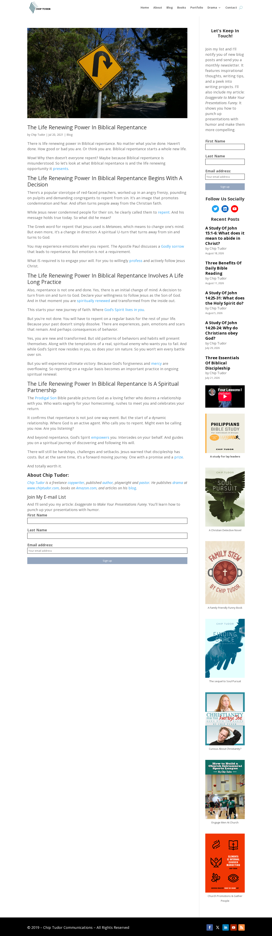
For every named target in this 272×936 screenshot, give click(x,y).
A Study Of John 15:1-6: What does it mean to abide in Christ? (225, 235)
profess (135, 260)
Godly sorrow (172, 246)
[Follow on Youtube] (233, 927)
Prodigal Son (45, 397)
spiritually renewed (93, 300)
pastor (144, 482)
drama (177, 482)
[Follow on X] (217, 927)
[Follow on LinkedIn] (225, 927)
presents (60, 168)
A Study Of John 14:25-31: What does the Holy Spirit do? (225, 298)
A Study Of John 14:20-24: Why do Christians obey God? (221, 330)
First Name (37, 515)
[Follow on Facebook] (209, 927)
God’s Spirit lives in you (124, 309)
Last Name (37, 530)
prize (178, 457)
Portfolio (196, 7)
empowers (100, 437)
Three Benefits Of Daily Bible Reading (223, 268)
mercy (156, 363)
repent (164, 212)
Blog (169, 7)
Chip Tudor (38, 134)
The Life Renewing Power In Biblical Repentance (87, 127)
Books (181, 7)
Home (145, 7)
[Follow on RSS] (241, 927)
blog (132, 488)
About (157, 7)
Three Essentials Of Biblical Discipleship (222, 363)
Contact (231, 7)
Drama (212, 7)
